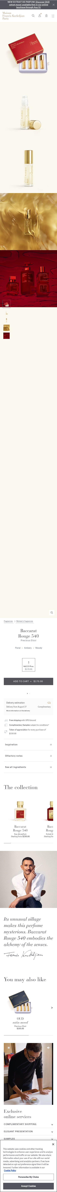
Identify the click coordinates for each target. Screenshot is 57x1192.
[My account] (39, 15)
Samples (9, 1138)
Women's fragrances (24, 621)
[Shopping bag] (46, 15)
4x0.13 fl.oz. (28, 667)
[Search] (33, 15)
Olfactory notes (14, 755)
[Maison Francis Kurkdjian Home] (13, 15)
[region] (28, 1166)
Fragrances (8, 621)
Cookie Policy (10, 1170)
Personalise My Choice (28, 1177)
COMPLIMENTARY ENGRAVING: (28, 5)
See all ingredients (15, 767)
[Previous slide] (5, 815)
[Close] (54, 5)
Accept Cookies (28, 1186)
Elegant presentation (18, 1131)
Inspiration (11, 744)
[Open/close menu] (52, 16)
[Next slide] (51, 815)
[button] (8, 1048)
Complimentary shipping (20, 1124)
